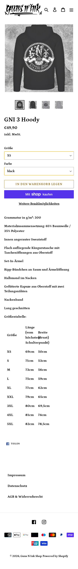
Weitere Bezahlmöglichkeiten (39, 203)
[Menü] (71, 9)
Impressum (16, 475)
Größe (8, 148)
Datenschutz (17, 486)
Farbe (8, 164)
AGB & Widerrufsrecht (25, 497)
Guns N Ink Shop (31, 556)
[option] (19, 105)
